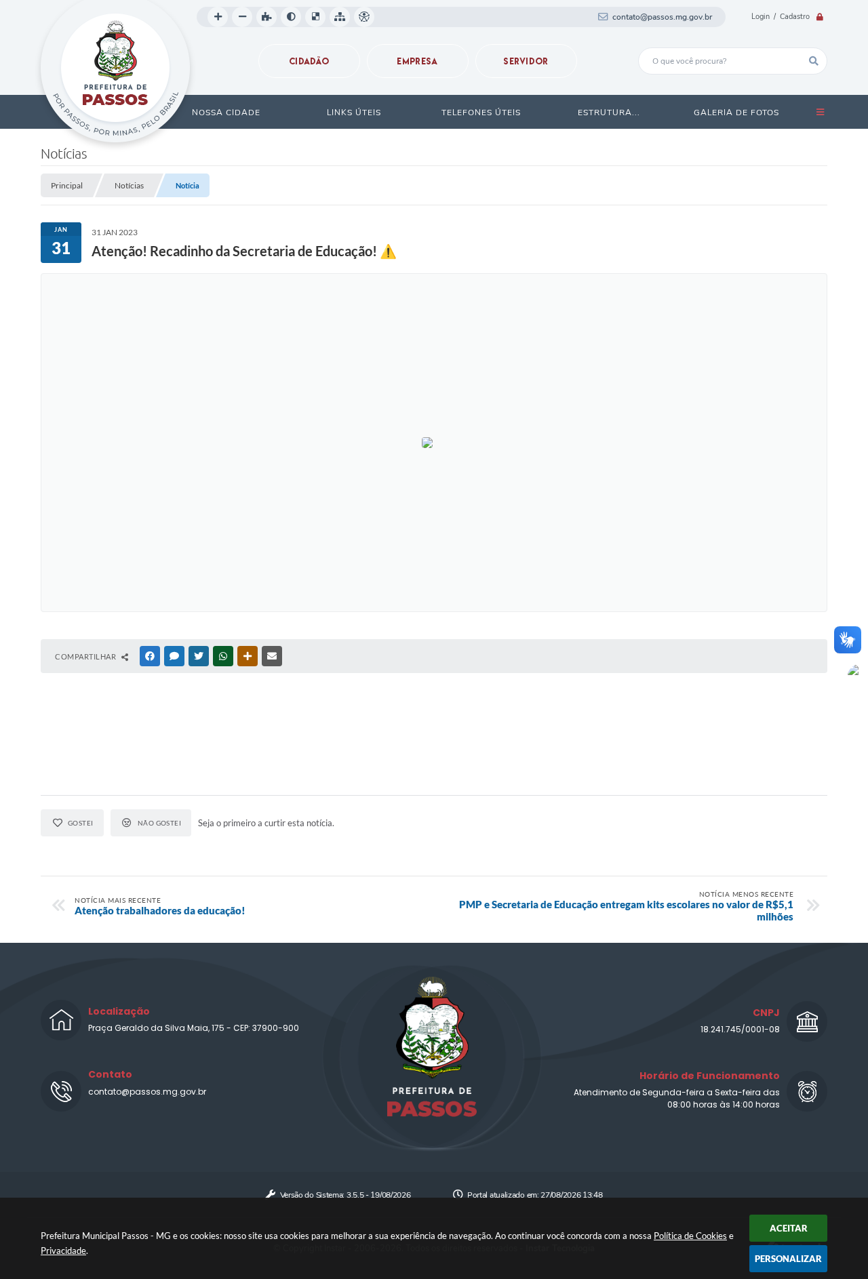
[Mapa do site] (340, 17)
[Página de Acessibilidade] (364, 17)
